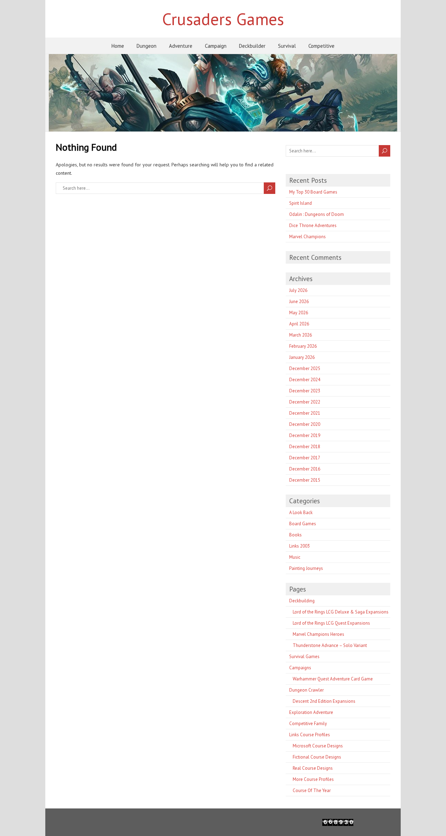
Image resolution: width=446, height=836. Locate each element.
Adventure (180, 46)
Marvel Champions (307, 237)
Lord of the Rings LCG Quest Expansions (331, 623)
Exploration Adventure (311, 712)
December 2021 (304, 413)
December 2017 (304, 458)
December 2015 (304, 480)
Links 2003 (299, 546)
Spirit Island (300, 203)
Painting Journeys (306, 568)
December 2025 (304, 368)
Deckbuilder (252, 46)
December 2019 (304, 435)
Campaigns (300, 668)
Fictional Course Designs (317, 757)
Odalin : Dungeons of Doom (316, 214)
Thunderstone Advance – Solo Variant (330, 645)
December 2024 (304, 380)
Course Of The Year (312, 790)
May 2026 (298, 313)
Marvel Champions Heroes (318, 634)
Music (294, 557)
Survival (287, 46)
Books (295, 535)
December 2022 (304, 402)
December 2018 (304, 447)
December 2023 (304, 391)
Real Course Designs (313, 768)
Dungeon (146, 46)
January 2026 (302, 357)
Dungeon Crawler (306, 690)
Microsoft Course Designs (318, 746)
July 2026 (298, 290)
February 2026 (303, 346)
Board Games (302, 524)
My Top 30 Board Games (313, 192)
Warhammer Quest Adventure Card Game (333, 679)
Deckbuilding (302, 601)
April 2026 (299, 324)
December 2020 (304, 424)
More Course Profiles (313, 779)
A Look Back (301, 512)
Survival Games (304, 657)
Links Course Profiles (309, 735)
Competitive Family (308, 723)
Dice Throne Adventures (313, 225)
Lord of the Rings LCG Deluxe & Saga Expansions (341, 612)
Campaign (215, 46)
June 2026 (299, 301)
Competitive (321, 46)
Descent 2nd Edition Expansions (324, 701)
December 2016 (304, 469)
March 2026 (300, 335)
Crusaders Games (223, 19)
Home (118, 46)
